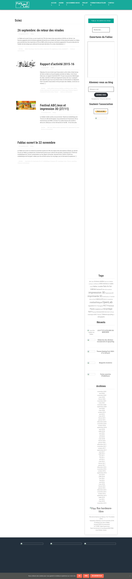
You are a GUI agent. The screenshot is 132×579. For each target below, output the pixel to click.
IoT (61, 90)
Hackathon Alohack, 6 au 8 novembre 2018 (102, 520)
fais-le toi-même (39, 49)
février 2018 (101, 440)
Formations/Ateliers (98, 4)
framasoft (99, 289)
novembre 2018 (101, 423)
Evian (71, 88)
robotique (90, 314)
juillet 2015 (102, 497)
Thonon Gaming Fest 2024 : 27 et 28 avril (105, 352)
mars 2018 (102, 439)
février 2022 (101, 399)
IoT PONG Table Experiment (102, 526)
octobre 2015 (102, 493)
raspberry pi (55, 49)
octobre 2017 (102, 448)
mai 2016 (102, 480)
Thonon (56, 92)
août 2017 (102, 452)
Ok (79, 576)
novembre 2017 (101, 446)
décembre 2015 (101, 490)
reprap (94, 312)
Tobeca (104, 314)
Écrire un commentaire (66, 92)
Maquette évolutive (105, 363)
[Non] (130, 576)
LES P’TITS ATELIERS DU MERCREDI (105, 331)
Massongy (65, 90)
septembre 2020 (102, 406)
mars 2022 (102, 397)
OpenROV (91, 306)
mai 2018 (102, 435)
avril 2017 (102, 459)
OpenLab (107, 302)
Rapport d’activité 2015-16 (57, 64)
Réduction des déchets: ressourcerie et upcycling (105, 341)
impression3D (109, 293)
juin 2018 (101, 433)
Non (86, 576)
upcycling (74, 161)
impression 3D (47, 49)
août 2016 (102, 474)
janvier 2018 (101, 442)
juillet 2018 (102, 431)
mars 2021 (102, 403)
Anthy (48, 88)
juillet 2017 (102, 454)
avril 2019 (102, 414)
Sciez (59, 49)
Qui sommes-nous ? (73, 4)
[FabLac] (22, 4)
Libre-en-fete (92, 299)
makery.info (100, 299)
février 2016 (101, 486)
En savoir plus (97, 576)
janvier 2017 (101, 465)
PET (56, 161)
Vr (113, 314)
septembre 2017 (102, 450)
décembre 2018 (101, 421)
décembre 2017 (101, 444)
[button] (113, 256)
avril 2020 (102, 408)
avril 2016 (102, 482)
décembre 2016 (101, 467)
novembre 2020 (101, 404)
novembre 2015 (101, 491)
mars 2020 (102, 410)
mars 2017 (102, 461)
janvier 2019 (101, 420)
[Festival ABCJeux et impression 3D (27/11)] (26, 105)
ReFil (90, 312)
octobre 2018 (102, 425)
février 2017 (101, 463)
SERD (95, 314)
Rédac (32, 34)
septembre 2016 (102, 473)
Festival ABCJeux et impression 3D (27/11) (54, 107)
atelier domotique (29, 49)
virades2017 (65, 49)
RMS (106, 312)
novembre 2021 (101, 401)
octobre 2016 (102, 471)
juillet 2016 (102, 476)
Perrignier (70, 90)
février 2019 (101, 418)
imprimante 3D (56, 90)
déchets (105, 284)
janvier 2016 (101, 488)
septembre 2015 (102, 495)
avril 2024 (102, 393)
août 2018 (102, 429)
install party (105, 296)
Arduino (96, 281)
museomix (110, 299)
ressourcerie (100, 312)
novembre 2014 (101, 503)
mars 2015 (102, 501)
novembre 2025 (101, 391)
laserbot (112, 296)
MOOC (105, 299)
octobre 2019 (102, 412)
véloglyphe (101, 317)
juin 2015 (101, 499)
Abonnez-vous (101, 95)
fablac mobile (56, 127)
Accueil (53, 4)
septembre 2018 (102, 427)
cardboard (91, 283)
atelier (52, 88)
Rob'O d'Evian (110, 312)
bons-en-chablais (58, 88)
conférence (67, 88)
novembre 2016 (101, 469)
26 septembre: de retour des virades (41, 30)
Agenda (61, 4)
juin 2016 (101, 478)
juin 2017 (101, 456)
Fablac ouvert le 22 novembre (36, 143)
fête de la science (107, 289)
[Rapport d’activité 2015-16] (26, 64)
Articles (21, 49)
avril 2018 (102, 437)
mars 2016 (102, 484)
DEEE (101, 284)
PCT (96, 306)
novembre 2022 (101, 395)
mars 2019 (102, 416)
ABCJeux (49, 127)
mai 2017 (102, 457)
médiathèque (46, 161)
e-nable (110, 284)
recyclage (60, 161)
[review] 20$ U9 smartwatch (102, 524)
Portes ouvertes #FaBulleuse (105, 375)
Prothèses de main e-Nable (102, 522)
